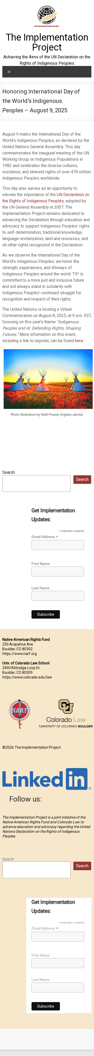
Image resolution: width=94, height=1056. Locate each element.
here (79, 340)
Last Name (40, 588)
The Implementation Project (47, 42)
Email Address (45, 536)
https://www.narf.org (19, 654)
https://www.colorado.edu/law (27, 677)
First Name (41, 564)
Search (8, 472)
